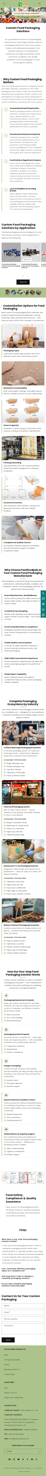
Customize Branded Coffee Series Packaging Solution (11, 265)
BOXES (6, 1365)
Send (8, 1340)
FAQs (6, 1388)
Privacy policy (37, 1468)
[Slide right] (27, 276)
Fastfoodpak (13, 1468)
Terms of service (24, 1471)
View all (23, 282)
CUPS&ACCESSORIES (12, 1360)
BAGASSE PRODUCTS (12, 1369)
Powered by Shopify (24, 1468)
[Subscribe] (39, 1451)
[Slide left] (18, 276)
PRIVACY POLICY (10, 1393)
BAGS (6, 1355)
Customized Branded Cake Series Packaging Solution (30, 265)
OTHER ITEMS (9, 1374)
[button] (4, 3)
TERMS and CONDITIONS (13, 1398)
